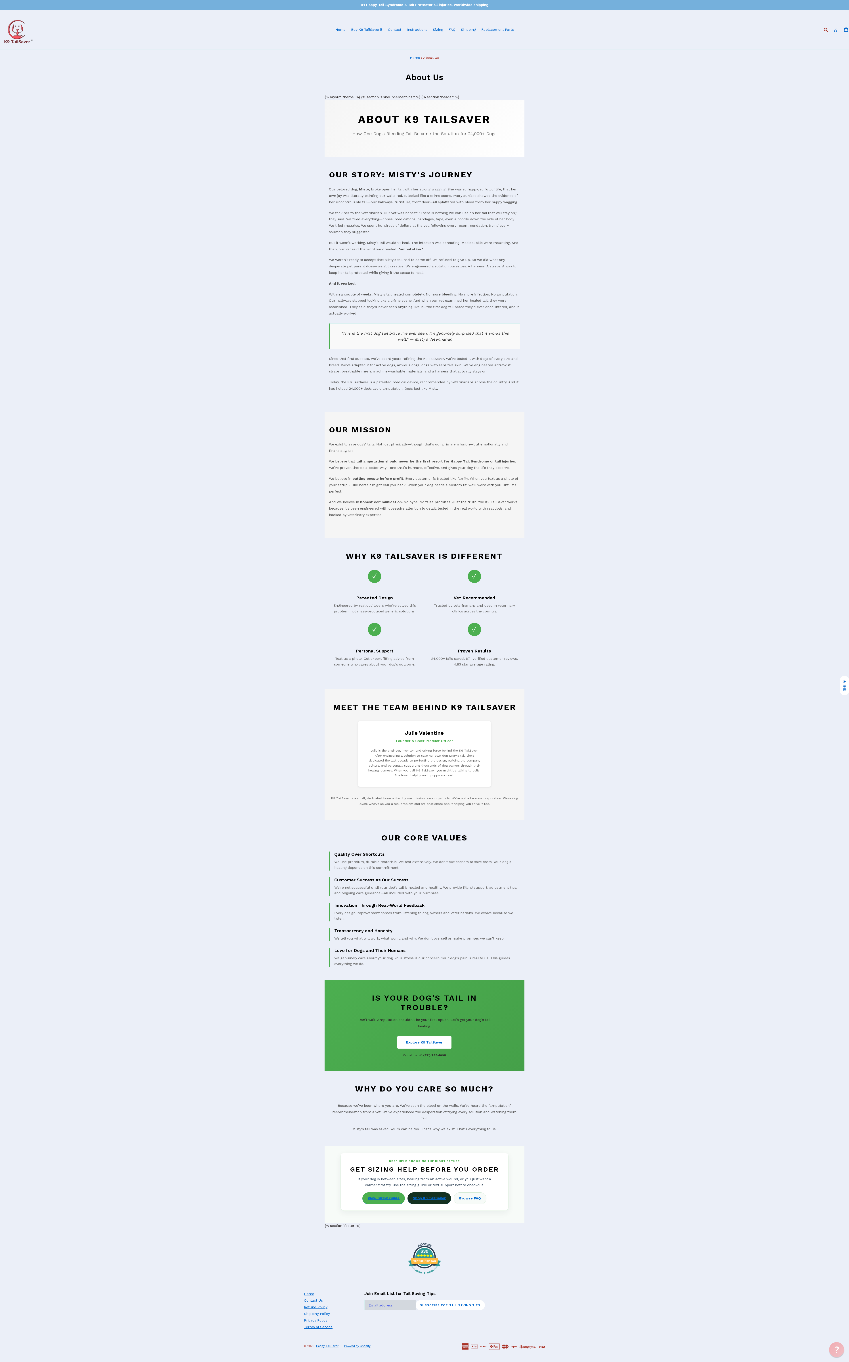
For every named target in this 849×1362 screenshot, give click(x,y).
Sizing (438, 29)
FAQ (452, 29)
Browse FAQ (470, 1198)
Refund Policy (315, 1307)
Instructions (417, 29)
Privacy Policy (315, 1320)
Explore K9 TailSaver (424, 1042)
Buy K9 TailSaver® (366, 29)
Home (340, 29)
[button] (836, 1349)
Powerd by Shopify (357, 1346)
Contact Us (313, 1300)
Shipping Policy (317, 1314)
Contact (394, 29)
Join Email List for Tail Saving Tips (400, 1293)
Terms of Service (318, 1327)
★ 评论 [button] (844, 685)
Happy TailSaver (327, 1346)
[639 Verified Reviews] (424, 1276)
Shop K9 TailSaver (429, 1198)
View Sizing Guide (384, 1198)
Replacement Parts (497, 29)
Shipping (468, 29)
